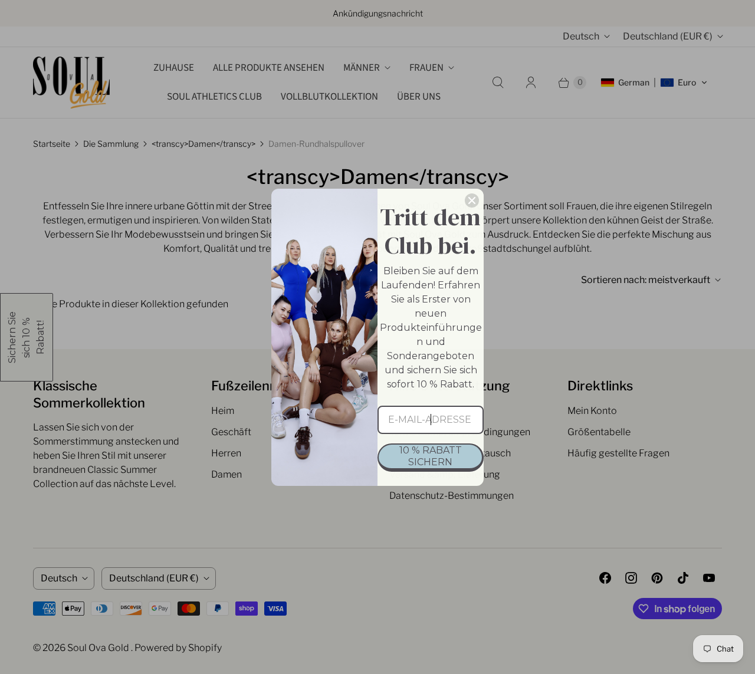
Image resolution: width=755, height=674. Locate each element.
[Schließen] (472, 200)
